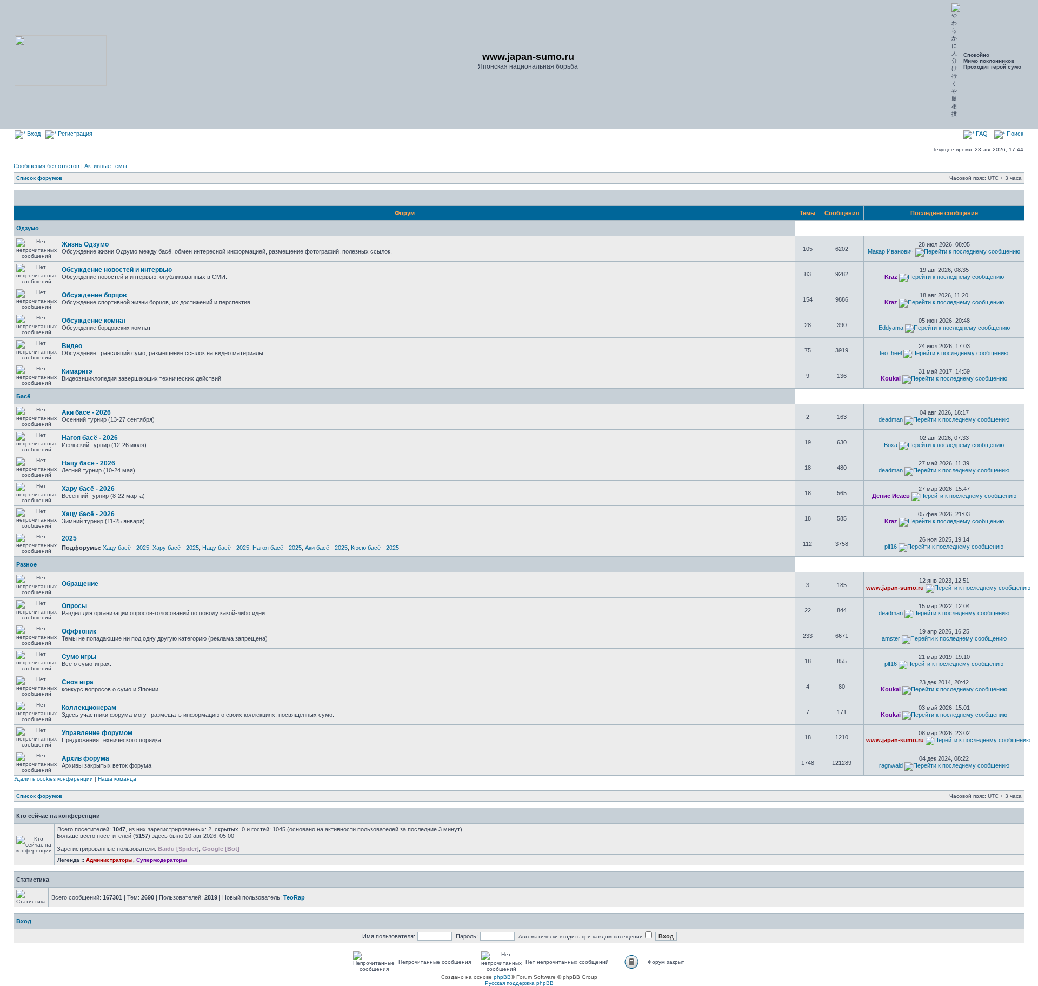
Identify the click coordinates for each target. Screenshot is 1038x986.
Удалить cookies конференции (53, 779)
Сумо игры (79, 657)
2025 (69, 538)
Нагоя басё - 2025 (277, 547)
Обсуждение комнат (94, 320)
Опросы (74, 606)
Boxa (890, 445)
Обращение (80, 584)
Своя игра (78, 682)
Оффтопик (79, 631)
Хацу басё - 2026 (88, 514)
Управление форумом (97, 733)
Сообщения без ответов (46, 166)
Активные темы (105, 166)
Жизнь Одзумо (85, 244)
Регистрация (74, 133)
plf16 (890, 546)
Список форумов (39, 178)
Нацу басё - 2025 (225, 547)
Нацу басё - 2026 (88, 463)
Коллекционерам (89, 707)
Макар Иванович (891, 251)
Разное (26, 564)
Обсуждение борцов (94, 295)
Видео (72, 346)
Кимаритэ (77, 371)
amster (891, 638)
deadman (891, 419)
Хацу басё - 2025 (126, 547)
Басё (23, 396)
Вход (33, 133)
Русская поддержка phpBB (519, 983)
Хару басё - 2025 (175, 547)
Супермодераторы (161, 860)
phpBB (502, 977)
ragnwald (891, 765)
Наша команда (117, 779)
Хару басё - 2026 (88, 488)
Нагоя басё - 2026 (90, 438)
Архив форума (85, 758)
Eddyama (891, 327)
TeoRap (294, 897)
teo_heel (891, 353)
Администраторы (109, 860)
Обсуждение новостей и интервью (117, 270)
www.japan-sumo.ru (895, 587)
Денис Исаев (891, 495)
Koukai (891, 378)
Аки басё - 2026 (86, 412)
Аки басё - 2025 (326, 547)
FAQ (981, 133)
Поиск (1014, 133)
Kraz (890, 277)
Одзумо (27, 228)
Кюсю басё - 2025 (375, 547)
